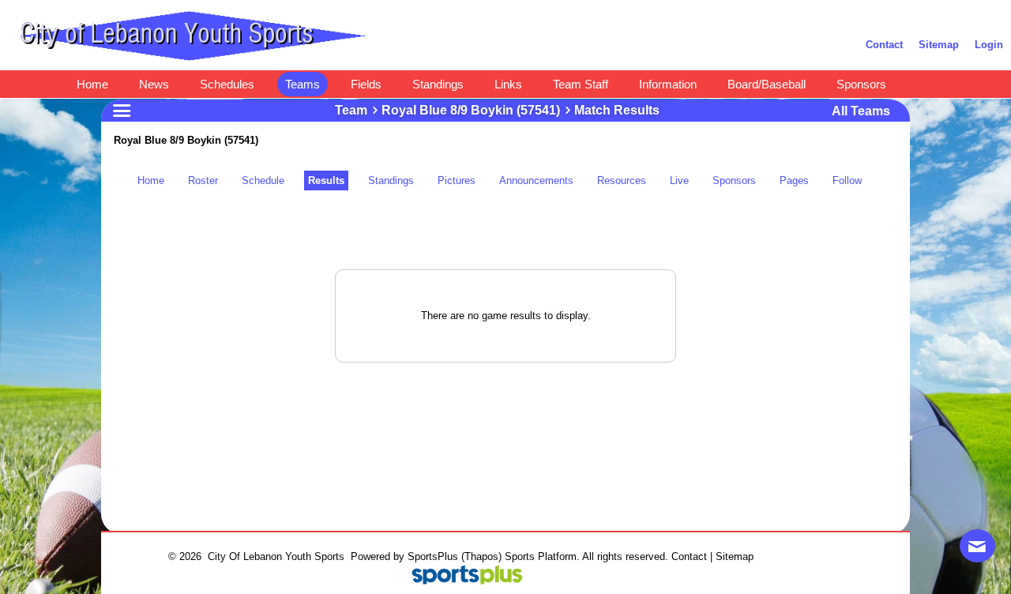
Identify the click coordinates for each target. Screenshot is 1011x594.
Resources (621, 180)
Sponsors (734, 180)
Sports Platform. (542, 556)
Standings (391, 180)
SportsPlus (433, 556)
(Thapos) (481, 556)
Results (326, 180)
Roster (203, 180)
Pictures (456, 180)
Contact (689, 556)
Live (679, 180)
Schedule (263, 180)
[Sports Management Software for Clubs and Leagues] (460, 576)
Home (150, 180)
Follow (847, 180)
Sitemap (735, 556)
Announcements (536, 180)
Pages (794, 180)
